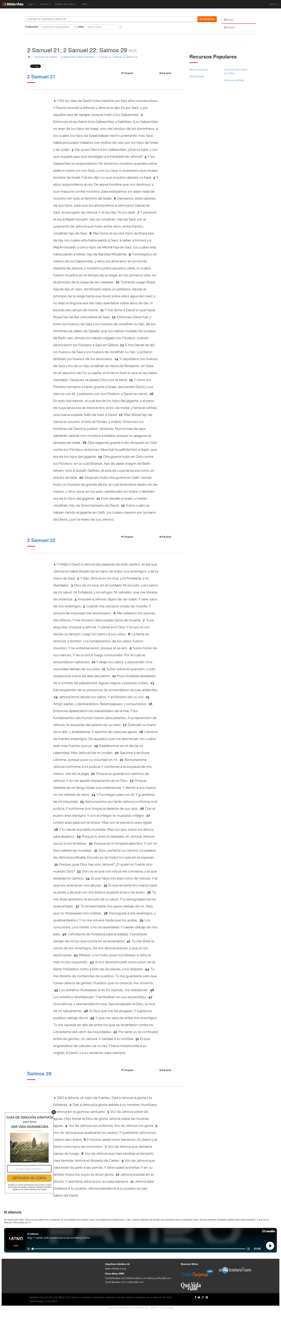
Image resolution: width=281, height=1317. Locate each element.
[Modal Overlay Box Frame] (29, 1152)
